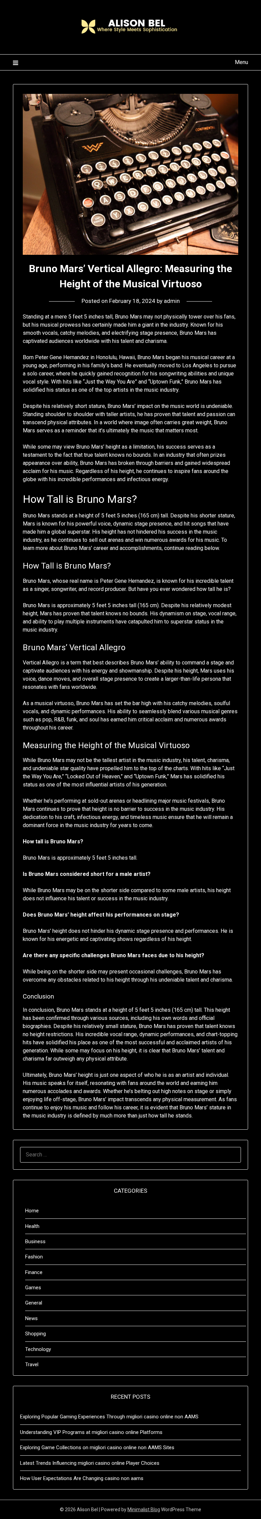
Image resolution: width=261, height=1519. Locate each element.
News (31, 1318)
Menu (241, 62)
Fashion (34, 1257)
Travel (31, 1364)
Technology (38, 1349)
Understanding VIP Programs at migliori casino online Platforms (91, 1432)
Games (33, 1288)
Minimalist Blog (143, 1509)
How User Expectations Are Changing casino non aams (81, 1478)
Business (35, 1241)
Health (32, 1226)
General (33, 1303)
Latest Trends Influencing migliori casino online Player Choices (89, 1463)
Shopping (35, 1334)
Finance (33, 1272)
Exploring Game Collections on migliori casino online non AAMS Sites (97, 1447)
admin (172, 300)
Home (32, 1211)
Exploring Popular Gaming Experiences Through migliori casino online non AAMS (109, 1417)
